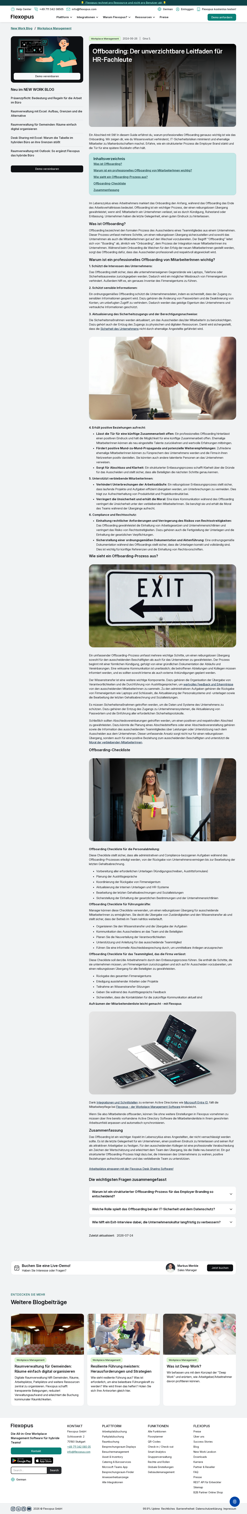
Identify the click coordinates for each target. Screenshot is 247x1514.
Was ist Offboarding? (107, 164)
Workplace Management (54, 28)
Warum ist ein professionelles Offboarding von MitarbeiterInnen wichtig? (142, 170)
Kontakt (36, 1451)
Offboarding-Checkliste (109, 183)
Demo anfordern (221, 17)
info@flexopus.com (78, 1451)
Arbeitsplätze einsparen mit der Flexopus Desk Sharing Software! (131, 1169)
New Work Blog (21, 28)
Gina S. (147, 38)
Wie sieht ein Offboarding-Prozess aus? (120, 177)
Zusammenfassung (106, 190)
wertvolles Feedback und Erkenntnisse (208, 684)
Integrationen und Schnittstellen (117, 1102)
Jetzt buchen (220, 1267)
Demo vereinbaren (47, 76)
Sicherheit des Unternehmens (119, 329)
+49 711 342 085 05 (79, 1446)
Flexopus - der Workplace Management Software (148, 1107)
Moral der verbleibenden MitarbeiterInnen (115, 742)
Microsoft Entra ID (196, 1102)
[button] (165, 9)
